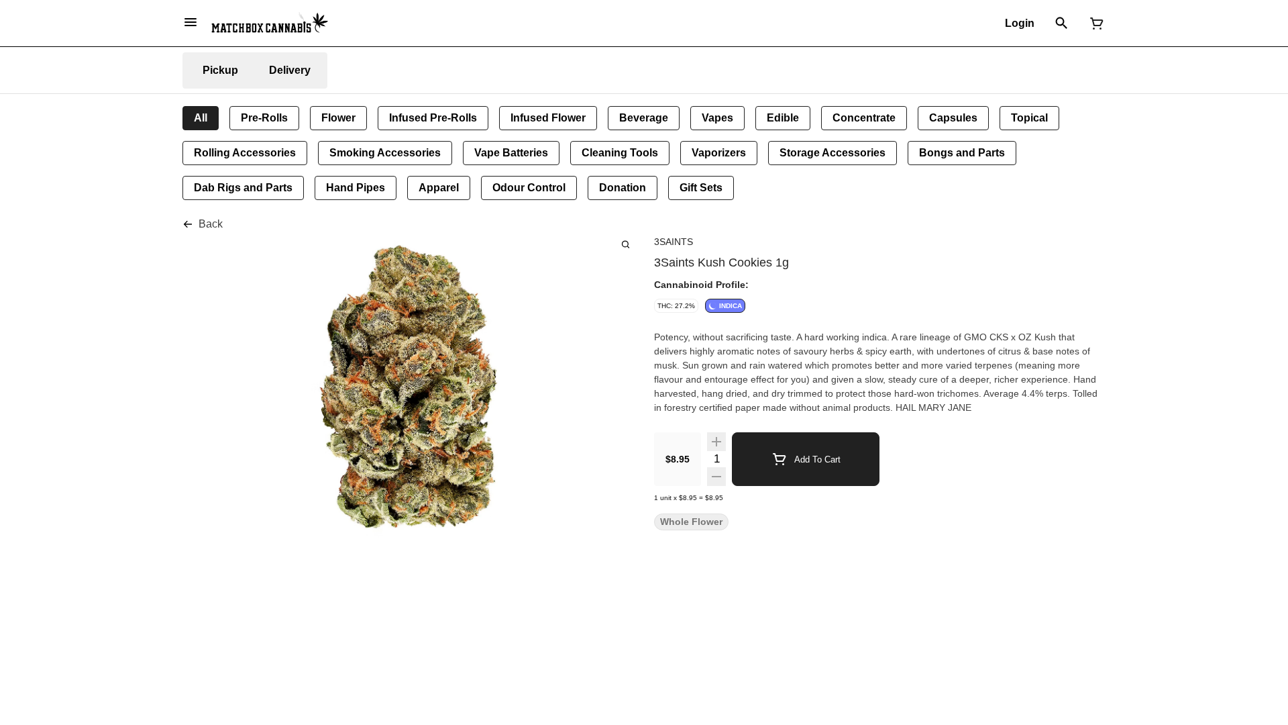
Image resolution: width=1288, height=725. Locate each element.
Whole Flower (691, 522)
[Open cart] (1094, 23)
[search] (625, 244)
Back (211, 224)
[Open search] (1061, 23)
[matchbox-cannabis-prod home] (269, 23)
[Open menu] (190, 22)
